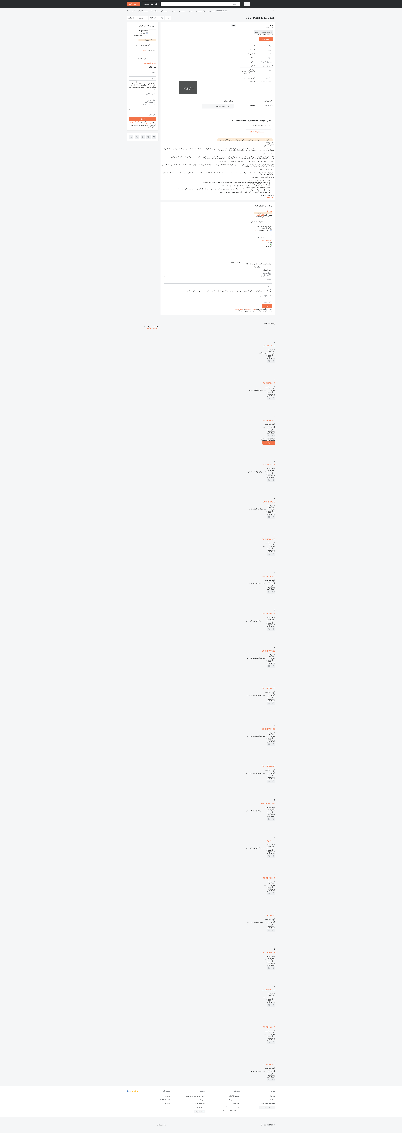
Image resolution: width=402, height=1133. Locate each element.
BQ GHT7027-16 (268, 614)
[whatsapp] (270, 233)
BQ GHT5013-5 (269, 346)
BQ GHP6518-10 (268, 1064)
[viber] (266, 233)
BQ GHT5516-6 (269, 465)
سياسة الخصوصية (250, 309)
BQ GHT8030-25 (268, 766)
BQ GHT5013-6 (269, 383)
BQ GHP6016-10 (268, 990)
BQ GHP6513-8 (269, 1027)
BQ (254, 46)
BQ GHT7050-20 (268, 729)
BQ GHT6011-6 (269, 502)
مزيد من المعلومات (150, 63)
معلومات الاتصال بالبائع (268, 1103)
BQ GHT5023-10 (268, 420)
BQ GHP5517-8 (269, 878)
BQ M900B (271, 841)
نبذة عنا (272, 1096)
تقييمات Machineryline (233, 1107)
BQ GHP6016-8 (269, 953)
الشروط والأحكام (234, 1096)
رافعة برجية (252, 54)
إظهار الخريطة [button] (235, 262)
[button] (168, 18)
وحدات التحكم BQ (152, 328)
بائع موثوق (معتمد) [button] (262, 213)
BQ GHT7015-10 (268, 576)
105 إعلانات (260, 215)
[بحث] (237, 4)
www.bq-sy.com (267, 240)
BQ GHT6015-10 (268, 539)
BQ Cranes (268, 211)
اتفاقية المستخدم (239, 309)
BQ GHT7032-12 (268, 651)
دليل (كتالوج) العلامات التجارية (231, 1110)
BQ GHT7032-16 (268, 688)
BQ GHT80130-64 (268, 804)
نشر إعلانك (268, 443)
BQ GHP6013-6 (269, 915)
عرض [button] (256, 230)
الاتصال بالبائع (266, 39)
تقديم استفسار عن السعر (262, 32)
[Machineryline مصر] (264, 4)
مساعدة (272, 1099)
